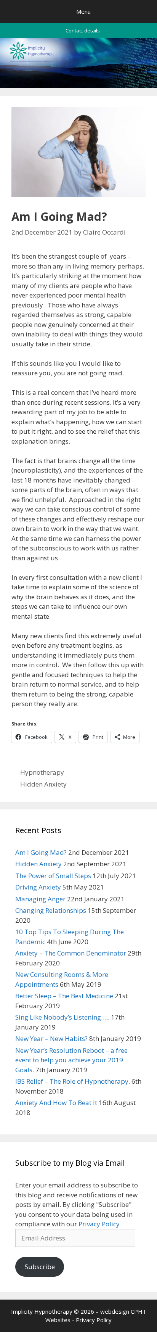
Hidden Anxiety (43, 784)
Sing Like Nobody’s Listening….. (62, 1017)
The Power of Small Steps (53, 875)
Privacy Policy (99, 1223)
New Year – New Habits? (51, 1038)
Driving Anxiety (38, 887)
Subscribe (40, 1266)
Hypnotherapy (42, 772)
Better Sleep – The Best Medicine (64, 995)
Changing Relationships (50, 910)
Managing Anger (40, 898)
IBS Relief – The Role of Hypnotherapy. (72, 1081)
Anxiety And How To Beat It (56, 1102)
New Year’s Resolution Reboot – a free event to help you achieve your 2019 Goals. (71, 1060)
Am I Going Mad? (41, 852)
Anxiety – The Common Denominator (70, 953)
